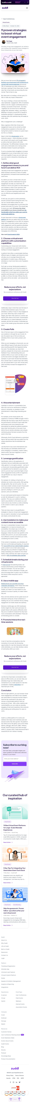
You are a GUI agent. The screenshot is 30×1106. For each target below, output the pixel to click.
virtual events (15, 136)
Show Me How (15, 298)
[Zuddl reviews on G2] (15, 1093)
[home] (4, 8)
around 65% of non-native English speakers (16, 546)
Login (2, 958)
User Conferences (21, 995)
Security (8, 1078)
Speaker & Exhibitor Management (11, 981)
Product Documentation (8, 1059)
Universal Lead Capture (8, 972)
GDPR (22, 1078)
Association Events (21, 1007)
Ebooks (3, 1050)
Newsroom (4, 952)
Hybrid (3, 1001)
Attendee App (5, 969)
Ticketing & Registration (8, 966)
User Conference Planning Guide (10, 1035)
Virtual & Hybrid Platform (8, 975)
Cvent (3, 1015)
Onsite (3, 978)
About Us (4, 940)
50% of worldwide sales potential (16, 555)
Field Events (19, 998)
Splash (3, 1024)
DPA (18, 1078)
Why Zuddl (4, 943)
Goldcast (3, 1018)
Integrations (4, 987)
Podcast (3, 1053)
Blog (2, 1047)
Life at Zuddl (5, 946)
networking (17, 684)
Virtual (3, 998)
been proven (6, 564)
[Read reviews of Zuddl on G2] (15, 1088)
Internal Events (20, 1004)
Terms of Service (19, 1075)
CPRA (13, 1078)
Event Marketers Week (7, 1038)
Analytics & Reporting (7, 984)
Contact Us (4, 955)
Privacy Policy (9, 1075)
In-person (4, 995)
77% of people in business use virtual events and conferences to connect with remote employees (14, 82)
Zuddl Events (5, 1044)
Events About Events (7, 1041)
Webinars (18, 1001)
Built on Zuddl (5, 949)
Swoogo (3, 1021)
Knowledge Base (6, 1056)
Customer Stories (6, 1032)
